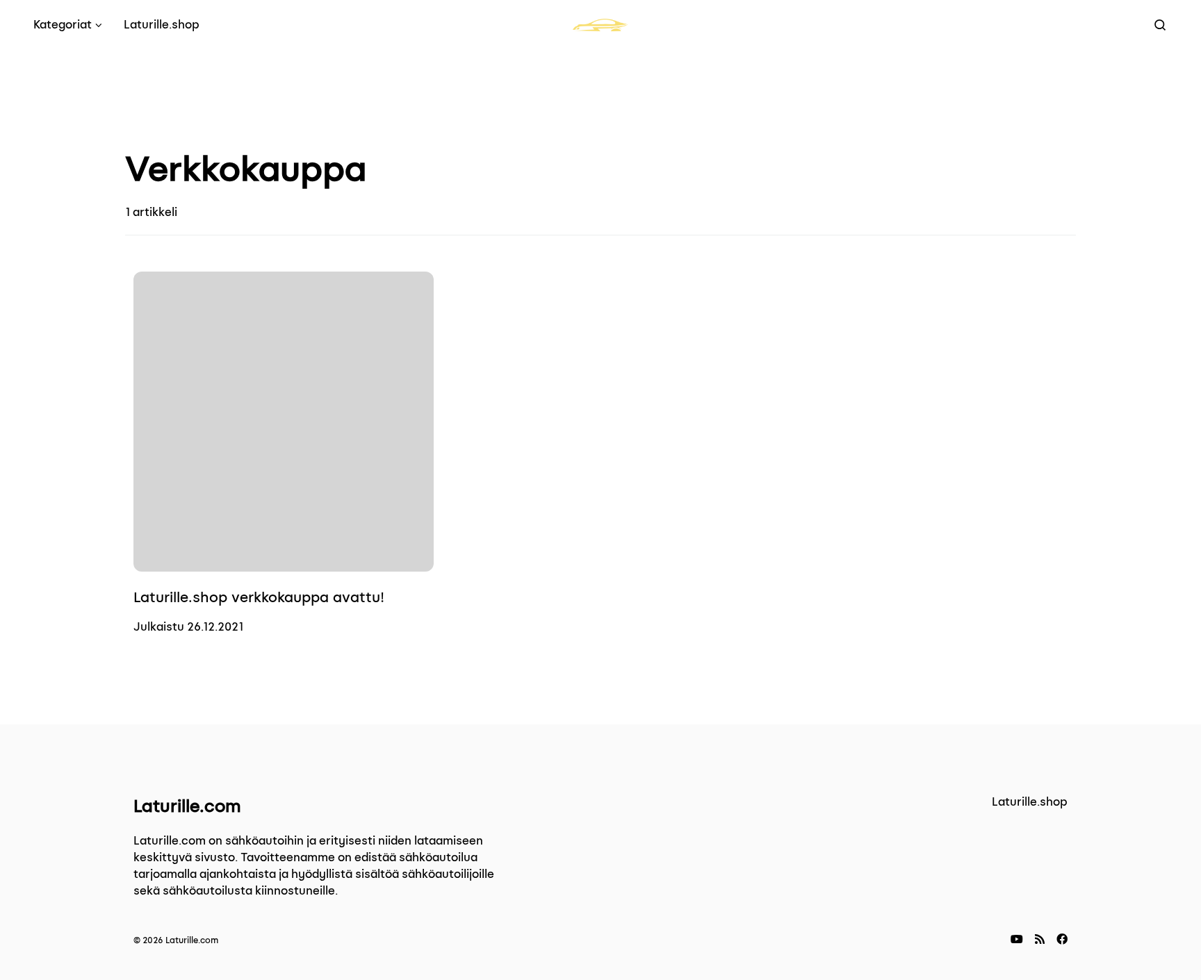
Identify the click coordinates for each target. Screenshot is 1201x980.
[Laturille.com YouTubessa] (1017, 940)
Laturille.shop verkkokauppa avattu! (258, 597)
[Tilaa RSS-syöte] (1040, 940)
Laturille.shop (1030, 801)
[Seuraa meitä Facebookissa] (1062, 940)
